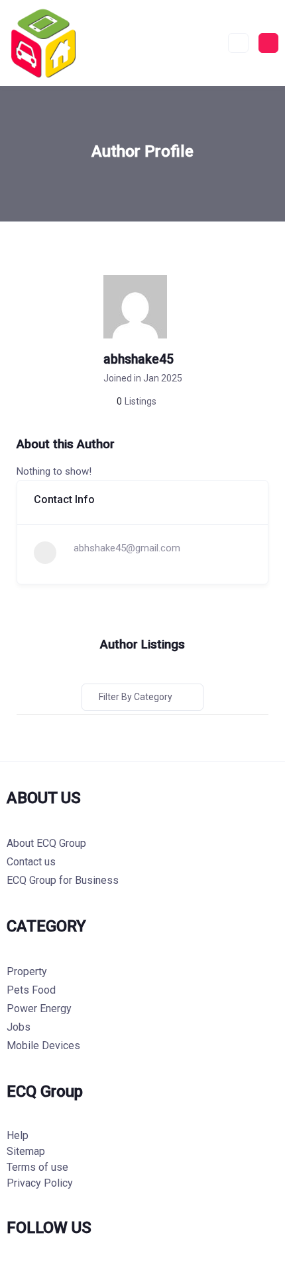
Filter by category (135, 696)
